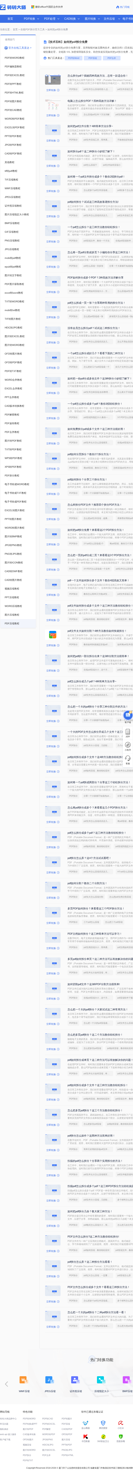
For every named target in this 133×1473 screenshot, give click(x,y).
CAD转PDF (67, 1429)
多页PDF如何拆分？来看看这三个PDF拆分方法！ (96, 908)
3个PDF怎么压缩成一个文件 (97, 569)
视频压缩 (27, 1445)
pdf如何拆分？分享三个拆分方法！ (87, 479)
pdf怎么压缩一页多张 (93, 266)
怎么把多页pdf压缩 (92, 1048)
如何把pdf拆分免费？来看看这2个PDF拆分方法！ (96, 529)
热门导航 (125, 7)
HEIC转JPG (47, 1445)
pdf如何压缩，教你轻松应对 (96, 619)
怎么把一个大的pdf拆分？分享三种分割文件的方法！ (98, 706)
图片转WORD (29, 1450)
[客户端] (128, 714)
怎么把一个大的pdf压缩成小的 (98, 1023)
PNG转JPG (67, 1450)
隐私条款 (4, 1429)
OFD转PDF (67, 1434)
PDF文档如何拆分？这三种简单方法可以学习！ (95, 933)
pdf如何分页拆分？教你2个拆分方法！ (89, 454)
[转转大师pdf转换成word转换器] (13, 9)
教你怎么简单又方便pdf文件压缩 (98, 594)
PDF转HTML (68, 1455)
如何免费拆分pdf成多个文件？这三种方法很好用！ (97, 428)
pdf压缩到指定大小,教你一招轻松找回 (98, 417)
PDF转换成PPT (30, 1424)
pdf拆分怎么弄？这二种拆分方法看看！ (90, 1261)
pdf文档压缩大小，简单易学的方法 (98, 947)
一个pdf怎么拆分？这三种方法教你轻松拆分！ (94, 227)
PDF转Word (73, 58)
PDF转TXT (28, 1460)
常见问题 (4, 1424)
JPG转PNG (47, 1439)
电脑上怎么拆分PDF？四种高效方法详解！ (92, 100)
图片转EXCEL (48, 1450)
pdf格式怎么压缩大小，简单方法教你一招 (98, 1225)
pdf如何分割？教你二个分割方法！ (87, 883)
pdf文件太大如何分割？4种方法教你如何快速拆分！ (97, 630)
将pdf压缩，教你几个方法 (95, 468)
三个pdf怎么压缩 (91, 922)
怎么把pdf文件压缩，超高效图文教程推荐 (98, 518)
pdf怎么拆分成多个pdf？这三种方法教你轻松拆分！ (97, 832)
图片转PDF (28, 1429)
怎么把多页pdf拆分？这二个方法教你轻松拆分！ (95, 1034)
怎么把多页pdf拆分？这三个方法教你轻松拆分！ (95, 1110)
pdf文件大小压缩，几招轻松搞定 (98, 745)
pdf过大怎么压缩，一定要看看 (98, 1275)
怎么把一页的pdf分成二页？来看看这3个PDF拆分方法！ (100, 555)
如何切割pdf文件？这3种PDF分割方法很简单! (94, 984)
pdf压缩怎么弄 (124, 1275)
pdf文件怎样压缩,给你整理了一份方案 (98, 392)
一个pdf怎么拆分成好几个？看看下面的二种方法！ (97, 353)
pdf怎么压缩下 (90, 165)
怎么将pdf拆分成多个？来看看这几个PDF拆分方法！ (98, 807)
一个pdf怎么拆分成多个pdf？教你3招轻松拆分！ (95, 403)
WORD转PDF (48, 1434)
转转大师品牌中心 (8, 1418)
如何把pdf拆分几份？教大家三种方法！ (90, 1211)
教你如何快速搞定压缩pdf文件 (98, 644)
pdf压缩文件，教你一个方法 (96, 240)
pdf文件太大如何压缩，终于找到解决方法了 (98, 972)
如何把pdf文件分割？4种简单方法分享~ (90, 126)
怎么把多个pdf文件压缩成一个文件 (98, 190)
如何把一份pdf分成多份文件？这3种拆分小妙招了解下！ (100, 378)
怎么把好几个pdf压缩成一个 (96, 367)
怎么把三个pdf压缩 (114, 922)
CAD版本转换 (29, 1434)
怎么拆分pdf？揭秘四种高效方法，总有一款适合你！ (98, 75)
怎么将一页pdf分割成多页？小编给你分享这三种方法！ (99, 252)
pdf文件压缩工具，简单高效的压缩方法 (98, 140)
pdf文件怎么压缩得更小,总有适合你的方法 (98, 89)
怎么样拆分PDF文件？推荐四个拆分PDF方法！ (95, 504)
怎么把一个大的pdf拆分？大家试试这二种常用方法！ (98, 1009)
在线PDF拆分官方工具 (32, 29)
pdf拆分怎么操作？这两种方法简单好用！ (91, 1135)
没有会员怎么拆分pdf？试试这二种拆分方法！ (94, 328)
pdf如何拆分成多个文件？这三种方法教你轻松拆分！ (98, 1085)
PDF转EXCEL (48, 1424)
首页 (10, 18)
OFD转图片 (28, 1439)
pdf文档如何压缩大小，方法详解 (98, 291)
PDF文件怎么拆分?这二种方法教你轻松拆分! (93, 1236)
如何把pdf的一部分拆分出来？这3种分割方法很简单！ (99, 656)
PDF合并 (112, 58)
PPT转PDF (67, 1445)
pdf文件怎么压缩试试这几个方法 (98, 215)
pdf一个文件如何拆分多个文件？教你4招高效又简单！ (99, 580)
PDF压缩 (92, 58)
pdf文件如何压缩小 (112, 165)
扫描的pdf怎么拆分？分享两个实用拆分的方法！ (95, 1160)
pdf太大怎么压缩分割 (93, 897)
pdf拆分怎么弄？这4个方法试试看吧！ (89, 858)
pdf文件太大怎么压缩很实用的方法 (98, 442)
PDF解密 (46, 1429)
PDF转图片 (67, 1418)
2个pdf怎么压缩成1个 (94, 543)
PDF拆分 (73, 89)
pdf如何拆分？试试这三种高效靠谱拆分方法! (93, 201)
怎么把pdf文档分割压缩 (120, 897)
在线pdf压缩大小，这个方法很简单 (98, 670)
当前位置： (6, 29)
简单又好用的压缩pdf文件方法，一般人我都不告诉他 (98, 1149)
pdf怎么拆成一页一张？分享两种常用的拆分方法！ (97, 302)
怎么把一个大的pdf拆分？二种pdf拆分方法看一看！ (97, 1312)
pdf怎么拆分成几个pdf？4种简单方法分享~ (92, 681)
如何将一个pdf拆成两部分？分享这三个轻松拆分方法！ (99, 782)
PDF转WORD (29, 1418)
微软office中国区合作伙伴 (49, 6)
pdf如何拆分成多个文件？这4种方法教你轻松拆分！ (97, 757)
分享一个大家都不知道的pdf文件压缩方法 (98, 493)
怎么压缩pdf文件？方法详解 (96, 114)
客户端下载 (5, 1439)
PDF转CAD (47, 1418)
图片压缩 (66, 1439)
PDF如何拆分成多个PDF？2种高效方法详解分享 (95, 277)
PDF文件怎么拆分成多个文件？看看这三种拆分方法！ (99, 1287)
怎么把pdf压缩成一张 (93, 316)
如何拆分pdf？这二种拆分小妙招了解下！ (91, 151)
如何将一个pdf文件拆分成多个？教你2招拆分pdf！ (96, 176)
